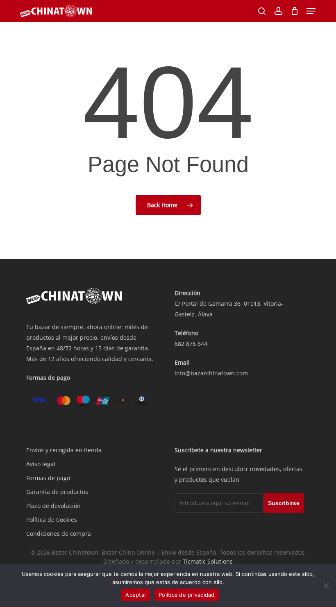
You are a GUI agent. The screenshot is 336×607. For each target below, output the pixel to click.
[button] (311, 11)
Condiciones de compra (58, 533)
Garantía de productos (57, 492)
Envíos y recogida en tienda (64, 450)
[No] (326, 585)
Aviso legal (40, 464)
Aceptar (135, 594)
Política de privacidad (187, 594)
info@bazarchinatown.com (211, 373)
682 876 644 (191, 344)
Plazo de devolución (53, 506)
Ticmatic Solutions (208, 561)
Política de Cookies (51, 520)
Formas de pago (48, 478)
